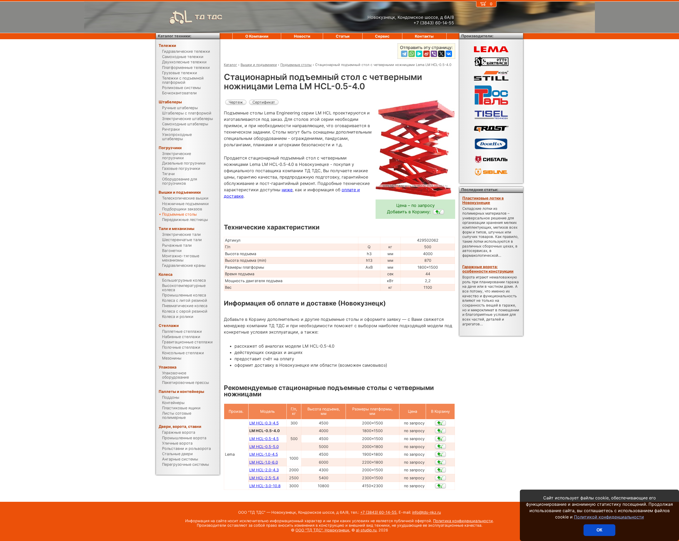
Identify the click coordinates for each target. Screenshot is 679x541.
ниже (287, 189)
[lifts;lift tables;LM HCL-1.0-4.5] (440, 454)
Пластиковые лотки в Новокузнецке (483, 200)
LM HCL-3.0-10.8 (265, 486)
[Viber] (434, 54)
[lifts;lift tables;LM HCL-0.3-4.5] (440, 423)
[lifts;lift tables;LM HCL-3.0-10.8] (440, 486)
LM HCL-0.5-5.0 (264, 446)
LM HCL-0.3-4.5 (264, 423)
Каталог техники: (174, 36)
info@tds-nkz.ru (426, 512)
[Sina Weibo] (426, 54)
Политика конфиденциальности (463, 520)
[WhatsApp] (411, 54)
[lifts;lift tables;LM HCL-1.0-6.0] (440, 462)
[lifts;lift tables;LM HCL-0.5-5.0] (440, 446)
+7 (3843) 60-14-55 (378, 512)
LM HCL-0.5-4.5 (264, 438)
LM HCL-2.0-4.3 (264, 470)
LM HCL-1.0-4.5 (263, 454)
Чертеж (236, 102)
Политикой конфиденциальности (609, 517)
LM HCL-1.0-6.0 (263, 462)
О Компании (256, 36)
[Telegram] (404, 54)
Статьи (343, 36)
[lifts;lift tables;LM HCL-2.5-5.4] (440, 478)
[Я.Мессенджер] (419, 54)
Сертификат (264, 102)
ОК (599, 530)
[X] (441, 54)
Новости (302, 36)
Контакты (424, 36)
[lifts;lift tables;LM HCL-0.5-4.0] (438, 212)
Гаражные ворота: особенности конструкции (487, 268)
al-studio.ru (366, 530)
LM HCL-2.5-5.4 (264, 478)
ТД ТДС (208, 17)
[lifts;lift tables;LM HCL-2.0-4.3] (440, 470)
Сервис (382, 36)
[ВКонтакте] (449, 54)
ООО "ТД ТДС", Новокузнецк (322, 530)
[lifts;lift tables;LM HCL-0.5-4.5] (440, 438)
